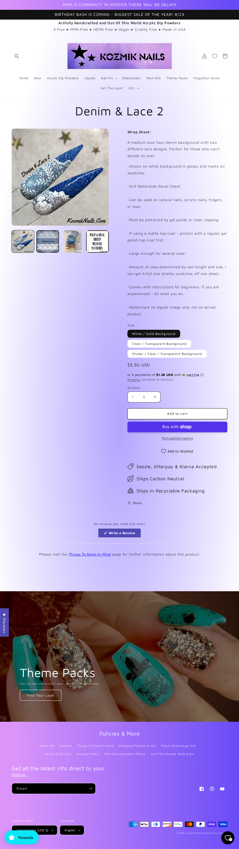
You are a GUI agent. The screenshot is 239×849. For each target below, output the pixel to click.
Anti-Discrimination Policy (125, 754)
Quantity (133, 387)
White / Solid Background (154, 334)
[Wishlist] (215, 56)
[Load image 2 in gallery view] (47, 241)
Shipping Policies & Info (137, 746)
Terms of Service (58, 754)
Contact (65, 746)
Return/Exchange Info (178, 746)
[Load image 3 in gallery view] (72, 241)
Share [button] (137, 503)
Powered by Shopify (215, 833)
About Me (47, 746)
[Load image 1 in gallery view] (23, 241)
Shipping (133, 379)
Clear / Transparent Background (159, 344)
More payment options (177, 438)
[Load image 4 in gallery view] (97, 241)
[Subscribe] (90, 788)
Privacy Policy (87, 754)
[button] (17, 56)
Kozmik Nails (194, 833)
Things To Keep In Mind (90, 554)
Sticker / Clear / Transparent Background (167, 354)
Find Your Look (40, 695)
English (70, 830)
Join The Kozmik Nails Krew (172, 754)
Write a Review (124, 534)
